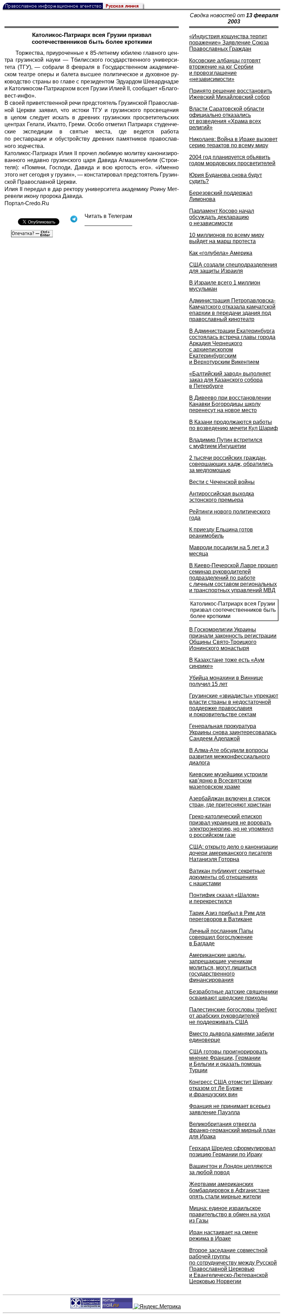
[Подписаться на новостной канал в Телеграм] (108, 223)
